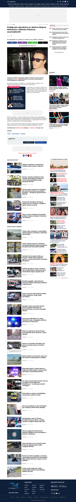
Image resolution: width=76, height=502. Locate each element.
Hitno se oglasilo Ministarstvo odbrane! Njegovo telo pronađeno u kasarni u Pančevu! (34, 432)
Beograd (42, 485)
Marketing (30, 497)
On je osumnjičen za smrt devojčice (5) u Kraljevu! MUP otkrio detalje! (34, 406)
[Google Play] (63, 486)
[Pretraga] (58, 1)
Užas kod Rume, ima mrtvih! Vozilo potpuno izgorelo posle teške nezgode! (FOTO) (34, 445)
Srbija (61, 4)
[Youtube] (31, 156)
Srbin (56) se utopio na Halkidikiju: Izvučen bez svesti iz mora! (34, 394)
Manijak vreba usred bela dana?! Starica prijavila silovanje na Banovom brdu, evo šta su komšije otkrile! (34, 308)
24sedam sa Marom (19, 6)
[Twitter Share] (43, 43)
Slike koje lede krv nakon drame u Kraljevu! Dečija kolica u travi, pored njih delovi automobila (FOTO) (34, 370)
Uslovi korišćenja (53, 497)
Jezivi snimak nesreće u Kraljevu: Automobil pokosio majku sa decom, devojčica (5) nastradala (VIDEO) (34, 245)
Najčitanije (59, 25)
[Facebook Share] (12, 43)
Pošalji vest (36, 497)
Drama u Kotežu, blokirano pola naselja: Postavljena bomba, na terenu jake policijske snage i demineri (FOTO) (33, 179)
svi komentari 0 (29, 142)
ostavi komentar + (40, 142)
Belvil (9, 133)
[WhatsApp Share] (33, 43)
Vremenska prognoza (56, 6)
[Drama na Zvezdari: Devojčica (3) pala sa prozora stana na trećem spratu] (14, 347)
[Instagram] (63, 2)
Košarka (51, 128)
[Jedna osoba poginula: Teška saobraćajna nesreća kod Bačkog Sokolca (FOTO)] (14, 471)
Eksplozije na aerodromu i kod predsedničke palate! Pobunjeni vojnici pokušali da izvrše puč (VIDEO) (59, 42)
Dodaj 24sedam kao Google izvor (28, 45)
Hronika (39, 4)
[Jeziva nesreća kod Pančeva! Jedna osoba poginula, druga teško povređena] (14, 297)
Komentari (66, 25)
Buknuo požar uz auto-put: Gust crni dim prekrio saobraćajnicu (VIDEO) (34, 356)
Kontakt (17, 497)
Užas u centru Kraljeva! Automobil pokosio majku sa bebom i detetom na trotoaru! (34, 216)
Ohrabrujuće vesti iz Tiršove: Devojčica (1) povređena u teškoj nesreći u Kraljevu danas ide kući (33, 420)
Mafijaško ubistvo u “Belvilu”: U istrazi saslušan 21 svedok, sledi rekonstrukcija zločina (18, 98)
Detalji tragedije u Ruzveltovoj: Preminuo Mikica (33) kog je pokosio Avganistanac (34, 282)
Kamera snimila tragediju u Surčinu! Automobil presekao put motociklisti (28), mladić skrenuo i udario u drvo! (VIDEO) (34, 458)
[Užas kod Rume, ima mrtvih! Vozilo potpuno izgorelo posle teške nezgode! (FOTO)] (14, 447)
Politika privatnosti (44, 497)
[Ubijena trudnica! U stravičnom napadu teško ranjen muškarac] (14, 168)
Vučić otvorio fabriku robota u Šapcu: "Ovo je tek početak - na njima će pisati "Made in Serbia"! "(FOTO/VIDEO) (59, 107)
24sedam (32, 128)
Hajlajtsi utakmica (29, 6)
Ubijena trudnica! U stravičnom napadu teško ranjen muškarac (32, 165)
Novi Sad (42, 491)
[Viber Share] (22, 43)
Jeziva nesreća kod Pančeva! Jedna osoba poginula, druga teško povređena (34, 295)
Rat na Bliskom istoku (45, 6)
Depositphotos (62, 497)
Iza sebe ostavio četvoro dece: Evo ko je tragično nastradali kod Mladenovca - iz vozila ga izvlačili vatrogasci (35, 383)
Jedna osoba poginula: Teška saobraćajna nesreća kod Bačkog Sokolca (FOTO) (33, 470)
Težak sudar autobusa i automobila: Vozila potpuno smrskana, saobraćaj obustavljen (34, 232)
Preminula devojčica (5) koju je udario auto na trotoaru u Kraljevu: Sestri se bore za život (34, 203)
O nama (12, 497)
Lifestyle (48, 4)
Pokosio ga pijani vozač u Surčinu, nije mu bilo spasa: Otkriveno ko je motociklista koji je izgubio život (34, 270)
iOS (17, 128)
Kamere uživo (16, 4)
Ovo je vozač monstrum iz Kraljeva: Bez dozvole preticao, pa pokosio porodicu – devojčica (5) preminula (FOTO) (34, 192)
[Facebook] (60, 2)
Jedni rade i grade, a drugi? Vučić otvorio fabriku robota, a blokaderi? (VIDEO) (60, 33)
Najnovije (10, 4)
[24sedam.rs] (11, 2)
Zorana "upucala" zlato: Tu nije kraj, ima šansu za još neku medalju (60, 29)
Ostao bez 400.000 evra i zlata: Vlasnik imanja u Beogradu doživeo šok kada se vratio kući (34, 320)
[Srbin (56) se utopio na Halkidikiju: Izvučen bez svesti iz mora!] (14, 397)
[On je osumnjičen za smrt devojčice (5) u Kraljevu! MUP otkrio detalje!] (14, 409)
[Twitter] (68, 2)
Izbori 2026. (11, 6)
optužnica (22, 133)
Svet (34, 4)
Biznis (52, 4)
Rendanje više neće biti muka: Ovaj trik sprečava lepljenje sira (60, 38)
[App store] (54, 486)
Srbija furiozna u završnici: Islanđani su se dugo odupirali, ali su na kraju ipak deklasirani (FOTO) (58, 125)
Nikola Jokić (37, 6)
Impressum (23, 497)
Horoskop (66, 4)
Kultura (57, 4)
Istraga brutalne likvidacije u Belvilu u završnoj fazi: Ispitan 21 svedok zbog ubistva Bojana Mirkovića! (18, 105)
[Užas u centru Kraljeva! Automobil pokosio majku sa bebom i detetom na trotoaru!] (14, 218)
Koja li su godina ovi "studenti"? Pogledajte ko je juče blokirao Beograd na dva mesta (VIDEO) (59, 48)
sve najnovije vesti (59, 52)
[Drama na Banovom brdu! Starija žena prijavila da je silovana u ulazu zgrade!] (14, 334)
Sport (25, 4)
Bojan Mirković (15, 133)
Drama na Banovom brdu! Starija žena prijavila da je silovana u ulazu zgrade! (34, 332)
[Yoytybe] (65, 2)
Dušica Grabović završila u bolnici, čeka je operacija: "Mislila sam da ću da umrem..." (58, 88)
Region (41, 487)
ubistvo (16, 79)
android (21, 128)
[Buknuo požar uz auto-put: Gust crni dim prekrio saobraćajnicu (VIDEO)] (14, 359)
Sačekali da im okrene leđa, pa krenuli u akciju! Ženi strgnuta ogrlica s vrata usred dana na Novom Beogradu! (34, 258)
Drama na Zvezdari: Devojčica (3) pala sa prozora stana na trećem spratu (33, 345)
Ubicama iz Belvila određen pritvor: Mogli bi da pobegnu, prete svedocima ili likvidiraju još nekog (18, 91)
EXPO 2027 (64, 6)
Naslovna (9, 24)
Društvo (43, 4)
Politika (22, 4)
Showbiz (30, 4)
